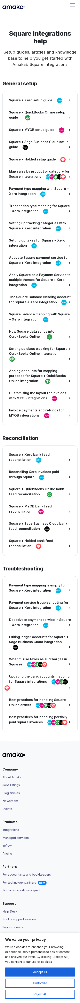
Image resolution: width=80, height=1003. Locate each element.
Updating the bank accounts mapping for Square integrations (39, 679)
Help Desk (9, 911)
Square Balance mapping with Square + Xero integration (39, 316)
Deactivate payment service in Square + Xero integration (40, 622)
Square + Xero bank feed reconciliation (29, 457)
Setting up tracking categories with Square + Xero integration (37, 225)
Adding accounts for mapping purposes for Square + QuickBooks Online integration (37, 376)
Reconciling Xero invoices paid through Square (34, 474)
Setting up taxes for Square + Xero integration (37, 242)
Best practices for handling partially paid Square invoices (38, 719)
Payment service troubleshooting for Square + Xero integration (39, 605)
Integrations (10, 830)
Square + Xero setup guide (31, 100)
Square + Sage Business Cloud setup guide (39, 144)
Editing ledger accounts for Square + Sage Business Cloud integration (39, 639)
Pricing (7, 853)
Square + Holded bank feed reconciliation (31, 543)
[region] (40, 968)
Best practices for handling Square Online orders (37, 702)
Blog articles (11, 793)
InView (7, 845)
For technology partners (19, 882)
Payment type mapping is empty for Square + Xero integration (37, 587)
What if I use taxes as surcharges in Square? (38, 661)
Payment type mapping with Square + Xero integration (39, 191)
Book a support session (19, 919)
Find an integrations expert (21, 890)
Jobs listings (11, 785)
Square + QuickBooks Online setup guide (37, 114)
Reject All (40, 994)
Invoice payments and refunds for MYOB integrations (36, 412)
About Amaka (11, 777)
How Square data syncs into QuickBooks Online (31, 334)
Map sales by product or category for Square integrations (39, 174)
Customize (40, 983)
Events (7, 809)
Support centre (13, 927)
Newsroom (10, 801)
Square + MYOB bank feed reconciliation (30, 508)
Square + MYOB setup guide (32, 130)
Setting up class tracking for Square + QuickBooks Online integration (39, 351)
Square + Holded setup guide (33, 159)
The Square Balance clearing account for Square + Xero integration (40, 299)
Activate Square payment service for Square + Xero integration (39, 260)
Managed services (15, 838)
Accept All (40, 972)
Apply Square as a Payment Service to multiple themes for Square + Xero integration (40, 280)
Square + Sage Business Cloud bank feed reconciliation (38, 526)
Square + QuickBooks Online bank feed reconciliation (36, 491)
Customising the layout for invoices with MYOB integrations (37, 395)
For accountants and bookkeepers (26, 874)
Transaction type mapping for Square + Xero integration (39, 208)
